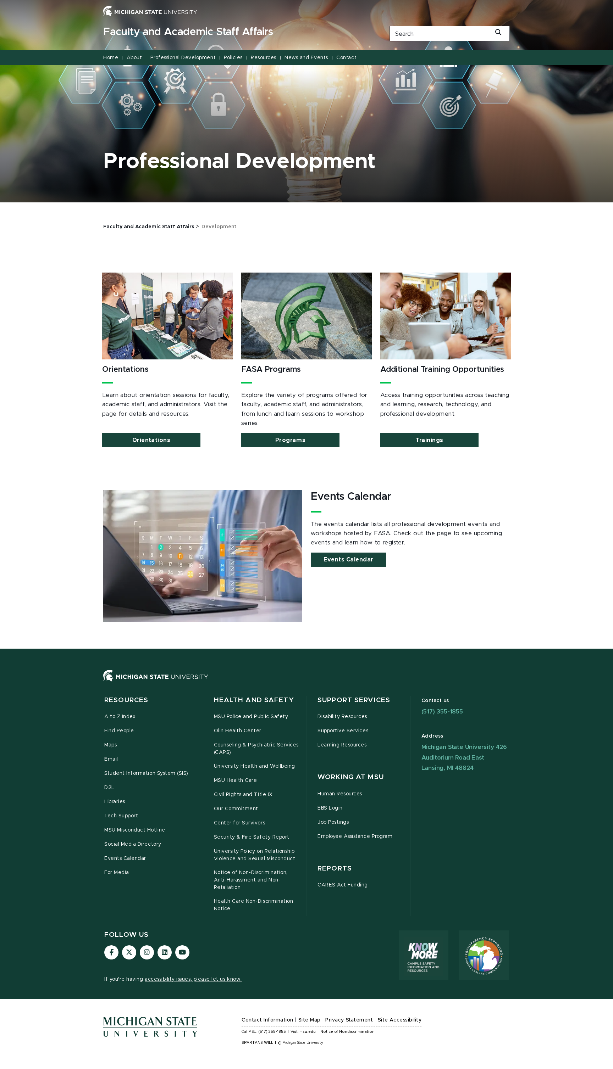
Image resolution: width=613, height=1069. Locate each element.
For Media (116, 872)
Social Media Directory (132, 844)
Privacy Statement (349, 1020)
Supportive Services (342, 730)
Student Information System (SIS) (146, 773)
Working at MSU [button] (350, 777)
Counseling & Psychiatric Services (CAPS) (256, 749)
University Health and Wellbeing (254, 766)
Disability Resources (342, 716)
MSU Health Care (235, 780)
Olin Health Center (238, 730)
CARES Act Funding (342, 885)
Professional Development (183, 57)
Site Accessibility (400, 1020)
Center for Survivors (239, 823)
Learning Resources (342, 745)
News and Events (306, 57)
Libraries (114, 801)
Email (111, 759)
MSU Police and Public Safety (251, 716)
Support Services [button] (353, 700)
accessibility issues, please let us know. (193, 979)
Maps (110, 745)
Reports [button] (334, 868)
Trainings (429, 440)
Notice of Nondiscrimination (347, 1032)
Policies (233, 57)
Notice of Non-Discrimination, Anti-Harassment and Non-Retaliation (251, 880)
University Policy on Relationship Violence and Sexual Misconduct (255, 855)
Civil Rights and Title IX (243, 794)
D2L (109, 787)
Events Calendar (349, 560)
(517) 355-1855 (442, 712)
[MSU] (306, 683)
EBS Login (330, 808)
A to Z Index (120, 716)
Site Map (309, 1020)
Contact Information (267, 1020)
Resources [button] (126, 700)
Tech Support (121, 815)
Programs (290, 440)
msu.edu (307, 1032)
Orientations (151, 440)
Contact (346, 57)
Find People (119, 730)
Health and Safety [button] (254, 700)
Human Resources (339, 793)
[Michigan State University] (150, 11)
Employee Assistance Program (354, 836)
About (134, 57)
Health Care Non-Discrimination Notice (253, 905)
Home (110, 57)
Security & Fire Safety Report (251, 837)
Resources (263, 57)
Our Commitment (236, 808)
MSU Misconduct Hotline (134, 830)
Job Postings (333, 822)
